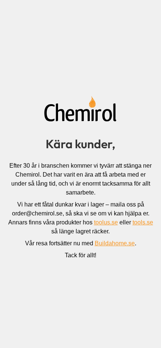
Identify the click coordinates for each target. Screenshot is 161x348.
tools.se (143, 222)
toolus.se (106, 222)
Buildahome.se (115, 243)
